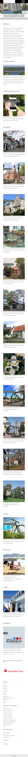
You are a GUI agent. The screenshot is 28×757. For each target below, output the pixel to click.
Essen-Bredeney (8, 201)
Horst (4, 702)
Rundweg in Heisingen (7, 715)
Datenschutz (5, 744)
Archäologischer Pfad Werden (9, 735)
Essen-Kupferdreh (8, 264)
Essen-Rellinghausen (9, 455)
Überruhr (5, 694)
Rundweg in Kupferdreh (8, 716)
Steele (4, 701)
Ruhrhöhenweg (6, 734)
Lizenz (5, 633)
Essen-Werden (7, 169)
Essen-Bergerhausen (9, 391)
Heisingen (5, 689)
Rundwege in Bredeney (7, 713)
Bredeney (5, 686)
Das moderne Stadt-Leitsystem (11, 101)
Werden (4, 688)
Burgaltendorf (6, 696)
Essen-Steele (7, 423)
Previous (1, 16)
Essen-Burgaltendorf (9, 360)
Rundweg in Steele (7, 725)
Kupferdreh (5, 691)
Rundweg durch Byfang (7, 718)
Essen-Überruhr (8, 296)
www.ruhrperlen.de (9, 654)
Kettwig (4, 684)
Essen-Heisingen (8, 232)
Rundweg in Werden (7, 711)
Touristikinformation (9, 524)
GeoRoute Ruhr (6, 732)
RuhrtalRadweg (6, 737)
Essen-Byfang (7, 328)
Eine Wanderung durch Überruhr (9, 721)
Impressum (5, 743)
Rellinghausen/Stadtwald (8, 697)
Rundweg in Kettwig (7, 708)
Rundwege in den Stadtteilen (11, 71)
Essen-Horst (7, 487)
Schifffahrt (7, 597)
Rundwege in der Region (10, 559)
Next (26, 16)
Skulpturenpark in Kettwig (8, 710)
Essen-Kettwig (7, 137)
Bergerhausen (6, 699)
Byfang (4, 693)
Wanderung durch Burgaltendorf (9, 720)
